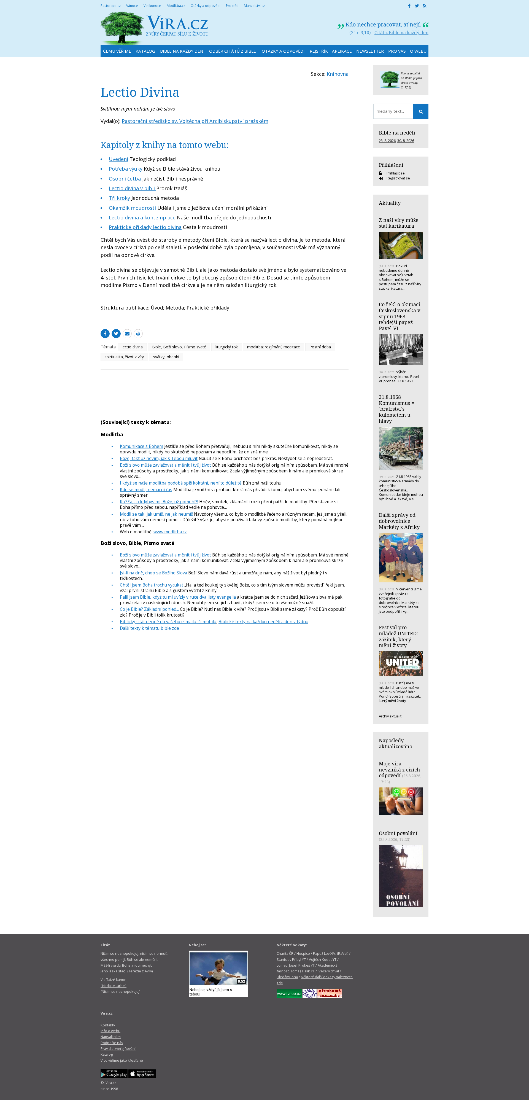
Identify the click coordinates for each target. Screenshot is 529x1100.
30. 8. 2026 (405, 140)
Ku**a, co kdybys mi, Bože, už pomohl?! (159, 502)
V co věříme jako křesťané (122, 1060)
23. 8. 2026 (387, 140)
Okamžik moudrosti (132, 208)
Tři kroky (120, 198)
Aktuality (390, 203)
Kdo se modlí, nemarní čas (146, 489)
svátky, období (166, 356)
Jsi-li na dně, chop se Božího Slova (153, 573)
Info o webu (110, 1030)
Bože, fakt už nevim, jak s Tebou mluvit (159, 458)
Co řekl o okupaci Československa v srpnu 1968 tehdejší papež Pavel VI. (399, 316)
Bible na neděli (397, 132)
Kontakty (108, 1025)
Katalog (107, 1054)
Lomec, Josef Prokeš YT (296, 965)
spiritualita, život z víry (124, 356)
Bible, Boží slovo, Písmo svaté (179, 346)
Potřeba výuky (125, 168)
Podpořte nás (112, 1042)
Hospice (303, 953)
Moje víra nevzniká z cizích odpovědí (399, 769)
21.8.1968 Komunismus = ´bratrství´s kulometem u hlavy (396, 409)
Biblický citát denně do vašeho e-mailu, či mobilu (168, 621)
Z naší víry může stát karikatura (399, 223)
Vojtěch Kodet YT (322, 959)
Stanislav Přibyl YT (291, 959)
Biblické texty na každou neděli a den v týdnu (263, 621)
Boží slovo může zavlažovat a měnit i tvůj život (165, 465)
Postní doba (320, 346)
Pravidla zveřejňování (118, 1048)
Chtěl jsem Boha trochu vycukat (151, 585)
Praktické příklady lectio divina (145, 227)
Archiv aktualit (390, 716)
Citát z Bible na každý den (401, 32)
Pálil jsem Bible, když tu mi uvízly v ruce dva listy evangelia (178, 597)
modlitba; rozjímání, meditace (273, 346)
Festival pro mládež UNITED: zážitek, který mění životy (398, 636)
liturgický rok (226, 346)
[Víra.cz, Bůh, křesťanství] (155, 28)
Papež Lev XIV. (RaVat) (330, 953)
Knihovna (338, 74)
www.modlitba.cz (170, 532)
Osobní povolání (398, 833)
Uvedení (118, 159)
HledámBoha (287, 976)
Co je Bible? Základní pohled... (149, 609)
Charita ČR (285, 953)
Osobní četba (125, 178)
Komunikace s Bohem (141, 446)
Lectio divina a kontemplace (142, 217)
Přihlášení (391, 165)
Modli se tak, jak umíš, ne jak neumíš (156, 514)
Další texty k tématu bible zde (149, 628)
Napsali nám (111, 1036)
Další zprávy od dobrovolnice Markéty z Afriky (399, 521)
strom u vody (409, 83)
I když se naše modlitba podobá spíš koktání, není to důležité (181, 483)
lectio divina (132, 346)
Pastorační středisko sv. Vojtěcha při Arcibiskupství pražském (195, 121)
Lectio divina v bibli (132, 188)
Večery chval (329, 971)
